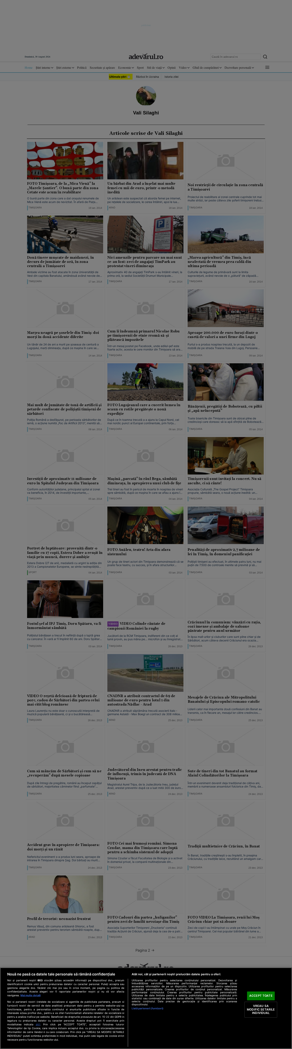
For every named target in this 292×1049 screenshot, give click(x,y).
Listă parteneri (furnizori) (147, 1008)
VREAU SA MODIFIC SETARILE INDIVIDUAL (261, 1009)
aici (38, 1024)
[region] (146, 1008)
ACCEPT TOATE (261, 996)
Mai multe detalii (30, 995)
